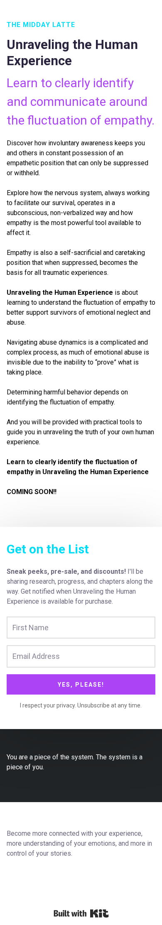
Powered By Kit (81, 913)
